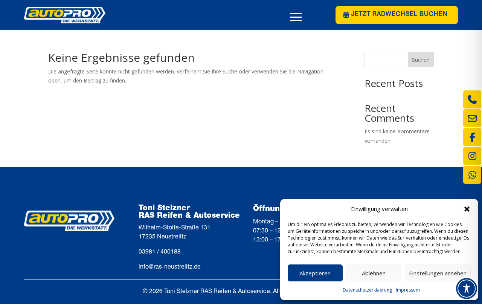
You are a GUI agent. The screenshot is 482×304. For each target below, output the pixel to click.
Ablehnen (374, 273)
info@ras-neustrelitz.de (170, 267)
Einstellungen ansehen (438, 273)
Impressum (408, 290)
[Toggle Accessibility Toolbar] (466, 288)
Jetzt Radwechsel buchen (399, 15)
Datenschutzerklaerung (367, 290)
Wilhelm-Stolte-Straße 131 (174, 228)
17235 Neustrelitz (162, 237)
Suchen (421, 59)
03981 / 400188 (160, 252)
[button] (467, 209)
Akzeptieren (315, 273)
